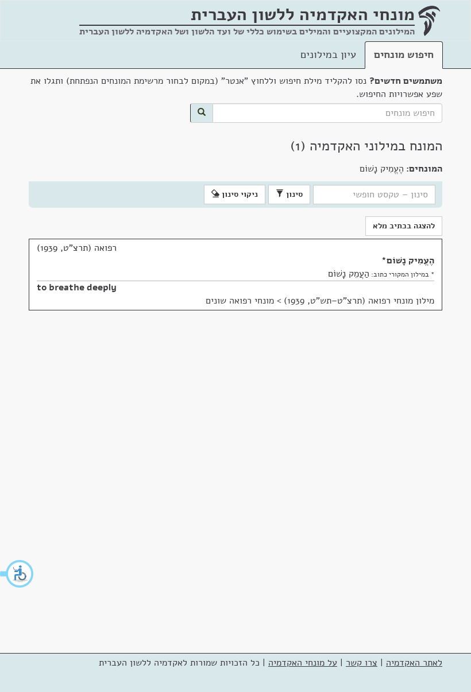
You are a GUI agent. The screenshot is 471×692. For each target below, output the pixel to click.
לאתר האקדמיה (414, 662)
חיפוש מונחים (404, 54)
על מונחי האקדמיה (302, 662)
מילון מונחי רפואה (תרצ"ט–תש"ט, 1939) (359, 300)
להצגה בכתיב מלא (404, 225)
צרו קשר (361, 662)
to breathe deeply (77, 287)
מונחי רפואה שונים (240, 300)
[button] (17, 573)
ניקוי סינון (238, 194)
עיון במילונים (328, 54)
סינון (293, 194)
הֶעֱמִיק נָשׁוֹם (410, 260)
